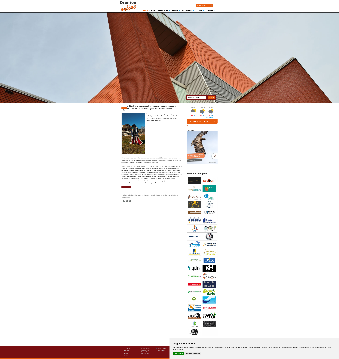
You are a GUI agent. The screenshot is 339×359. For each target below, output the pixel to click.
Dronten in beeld (145, 353)
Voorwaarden (127, 351)
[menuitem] (146, 11)
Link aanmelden (145, 350)
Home (145, 10)
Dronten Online (127, 348)
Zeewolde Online (162, 348)
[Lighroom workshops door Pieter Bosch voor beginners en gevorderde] (202, 147)
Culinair (199, 10)
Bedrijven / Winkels (159, 10)
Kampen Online (161, 350)
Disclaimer (126, 350)
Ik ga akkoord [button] (179, 353)
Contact (209, 10)
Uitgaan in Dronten (145, 351)
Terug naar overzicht (126, 187)
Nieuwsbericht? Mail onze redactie (202, 121)
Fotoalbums (187, 10)
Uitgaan (175, 10)
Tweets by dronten (192, 126)
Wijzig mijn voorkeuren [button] (193, 353)
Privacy (126, 353)
